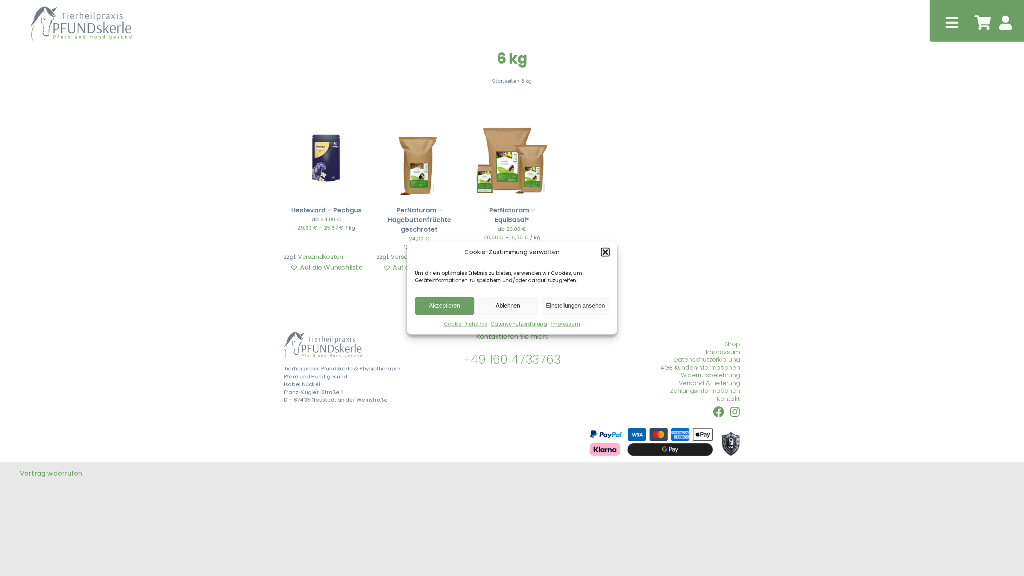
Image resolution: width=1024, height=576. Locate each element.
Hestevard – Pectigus (326, 210)
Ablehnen (508, 305)
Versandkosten (320, 257)
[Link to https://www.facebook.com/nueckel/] (718, 412)
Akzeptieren (444, 305)
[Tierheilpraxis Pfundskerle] (323, 335)
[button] (605, 252)
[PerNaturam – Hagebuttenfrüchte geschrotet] (419, 120)
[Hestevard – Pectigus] (326, 120)
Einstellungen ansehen (575, 305)
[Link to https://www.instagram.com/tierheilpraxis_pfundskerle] (735, 412)
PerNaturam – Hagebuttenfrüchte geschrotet (419, 220)
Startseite (504, 81)
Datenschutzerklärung (519, 323)
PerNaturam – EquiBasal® (512, 215)
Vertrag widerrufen (51, 473)
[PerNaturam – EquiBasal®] (512, 120)
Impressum (565, 323)
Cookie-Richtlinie (465, 323)
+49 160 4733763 (512, 359)
